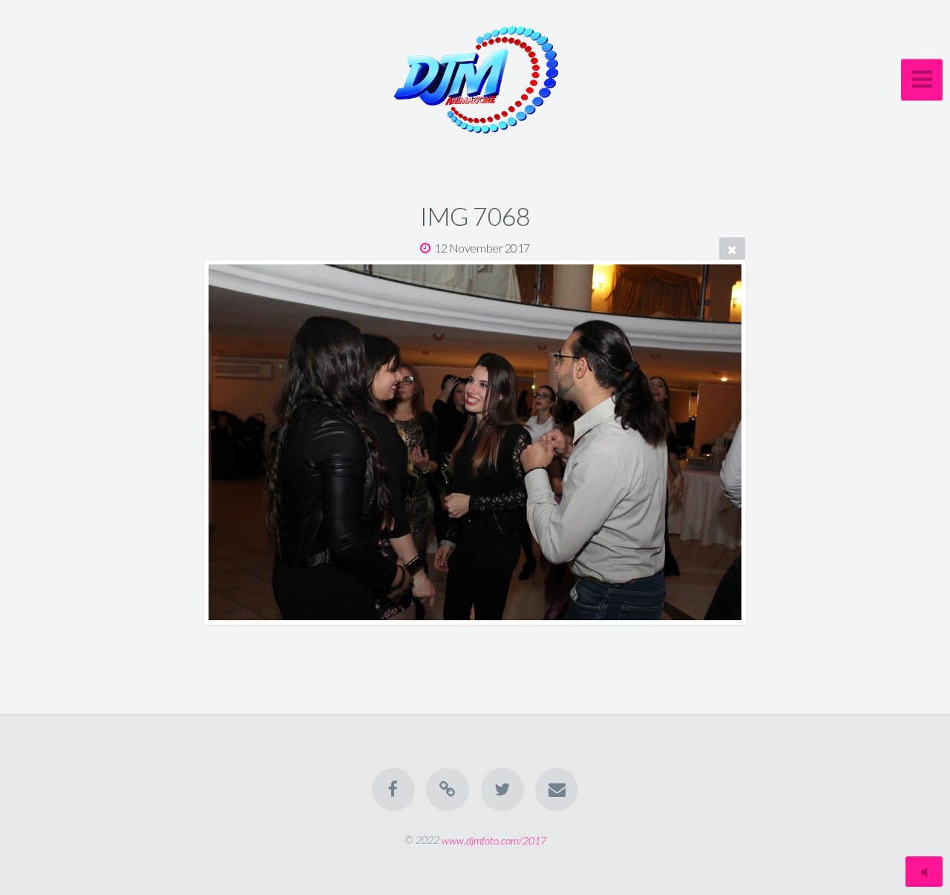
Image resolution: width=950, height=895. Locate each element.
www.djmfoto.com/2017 (494, 839)
